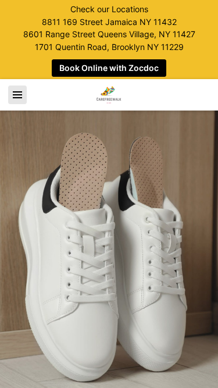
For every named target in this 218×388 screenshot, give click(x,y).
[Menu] (17, 95)
